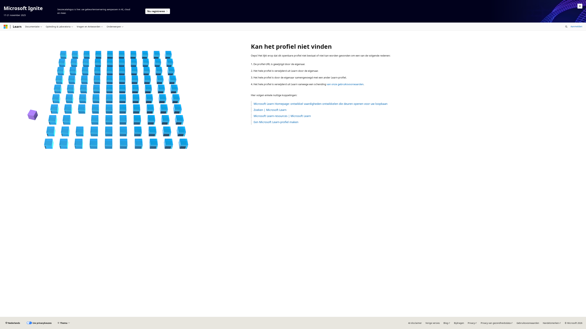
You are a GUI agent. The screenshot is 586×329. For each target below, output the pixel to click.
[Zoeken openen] (566, 26)
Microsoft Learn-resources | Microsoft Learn (282, 116)
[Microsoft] (6, 27)
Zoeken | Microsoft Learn (270, 110)
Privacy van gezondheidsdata (496, 323)
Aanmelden (576, 26)
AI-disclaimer (415, 323)
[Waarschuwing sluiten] (579, 6)
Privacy (471, 323)
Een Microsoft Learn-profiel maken (276, 122)
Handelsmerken (551, 323)
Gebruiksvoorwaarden (528, 323)
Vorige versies (432, 323)
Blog (445, 323)
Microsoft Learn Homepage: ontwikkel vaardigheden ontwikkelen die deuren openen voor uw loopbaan (320, 104)
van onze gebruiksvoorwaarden (345, 84)
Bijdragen (459, 323)
